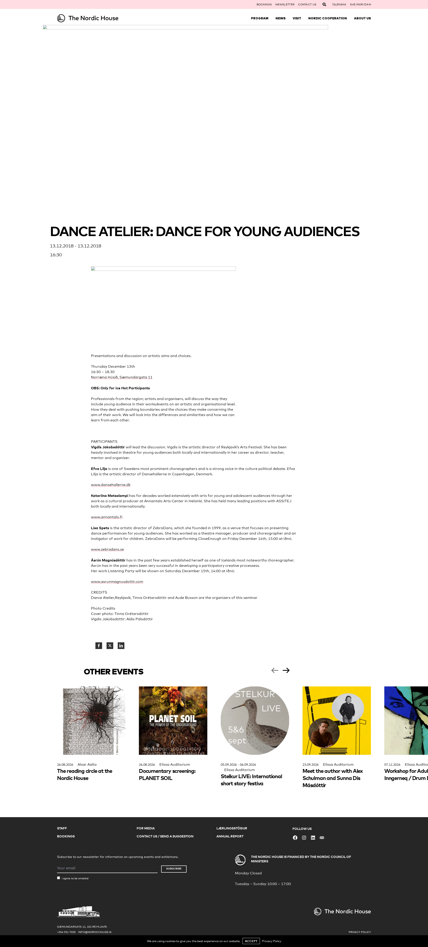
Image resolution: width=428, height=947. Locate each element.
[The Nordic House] (96, 18)
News (281, 18)
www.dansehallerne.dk (110, 485)
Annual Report (229, 836)
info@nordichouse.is (94, 932)
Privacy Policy (360, 932)
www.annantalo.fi (106, 517)
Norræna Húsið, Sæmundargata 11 (121, 377)
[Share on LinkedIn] (121, 645)
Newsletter (284, 4)
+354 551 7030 (66, 932)
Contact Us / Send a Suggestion (165, 836)
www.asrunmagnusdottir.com (117, 582)
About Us (362, 18)
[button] (274, 670)
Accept (251, 941)
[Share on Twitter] (110, 645)
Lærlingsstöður (231, 828)
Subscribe (174, 868)
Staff (62, 828)
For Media (146, 828)
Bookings (264, 4)
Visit (297, 18)
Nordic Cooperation (327, 18)
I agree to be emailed (75, 878)
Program (259, 18)
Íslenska (339, 4)
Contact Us (307, 4)
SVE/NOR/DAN (360, 4)
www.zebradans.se (107, 549)
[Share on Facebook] (98, 645)
